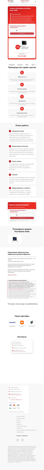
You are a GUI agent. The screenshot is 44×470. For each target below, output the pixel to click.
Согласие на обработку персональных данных (26, 430)
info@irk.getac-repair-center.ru (20, 348)
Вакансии (19, 422)
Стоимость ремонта (21, 416)
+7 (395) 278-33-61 (24, 0)
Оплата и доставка (21, 418)
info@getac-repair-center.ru (16, 391)
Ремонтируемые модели (22, 426)
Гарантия (33, 64)
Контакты (19, 420)
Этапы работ (20, 64)
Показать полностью (12, 274)
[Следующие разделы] (36, 65)
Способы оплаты (20, 432)
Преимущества (12, 64)
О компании (19, 424)
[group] (12, 323)
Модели (26, 64)
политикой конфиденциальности (29, 35)
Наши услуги (19, 428)
